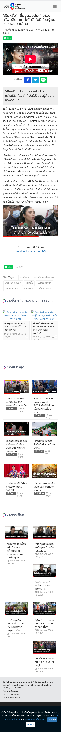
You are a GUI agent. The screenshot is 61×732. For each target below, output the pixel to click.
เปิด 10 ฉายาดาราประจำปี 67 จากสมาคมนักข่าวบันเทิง (16, 402)
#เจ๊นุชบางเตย (44, 288)
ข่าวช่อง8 (24, 277)
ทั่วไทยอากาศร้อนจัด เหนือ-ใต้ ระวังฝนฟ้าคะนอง (44, 487)
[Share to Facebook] (27, 80)
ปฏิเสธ (30, 724)
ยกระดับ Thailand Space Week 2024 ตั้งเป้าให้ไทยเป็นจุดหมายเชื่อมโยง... (44, 405)
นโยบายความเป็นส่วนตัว (35, 719)
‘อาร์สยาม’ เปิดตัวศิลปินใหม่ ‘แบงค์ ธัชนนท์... (44, 444)
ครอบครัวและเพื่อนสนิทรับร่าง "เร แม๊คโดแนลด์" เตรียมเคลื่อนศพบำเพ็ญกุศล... (16, 550)
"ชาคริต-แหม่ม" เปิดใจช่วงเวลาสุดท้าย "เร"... (42, 586)
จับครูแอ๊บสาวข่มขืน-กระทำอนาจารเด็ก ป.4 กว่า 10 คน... (15, 327)
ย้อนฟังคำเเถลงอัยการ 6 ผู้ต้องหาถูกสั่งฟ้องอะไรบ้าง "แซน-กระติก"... (44, 328)
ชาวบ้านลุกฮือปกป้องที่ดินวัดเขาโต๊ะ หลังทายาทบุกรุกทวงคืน (16, 625)
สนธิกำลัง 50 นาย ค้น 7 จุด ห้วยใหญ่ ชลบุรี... (44, 662)
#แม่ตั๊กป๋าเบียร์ (12, 288)
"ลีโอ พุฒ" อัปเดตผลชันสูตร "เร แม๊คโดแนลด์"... (44, 547)
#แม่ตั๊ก (29, 282)
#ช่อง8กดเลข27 (13, 282)
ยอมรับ (52, 719)
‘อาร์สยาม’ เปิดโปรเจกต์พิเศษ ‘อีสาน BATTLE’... (16, 487)
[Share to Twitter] (35, 80)
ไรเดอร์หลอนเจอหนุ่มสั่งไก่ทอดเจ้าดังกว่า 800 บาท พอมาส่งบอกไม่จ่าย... (16, 446)
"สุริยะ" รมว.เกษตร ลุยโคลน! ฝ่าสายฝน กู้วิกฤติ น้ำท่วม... (44, 624)
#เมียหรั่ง (28, 288)
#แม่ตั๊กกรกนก (44, 282)
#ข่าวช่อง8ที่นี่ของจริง (44, 277)
